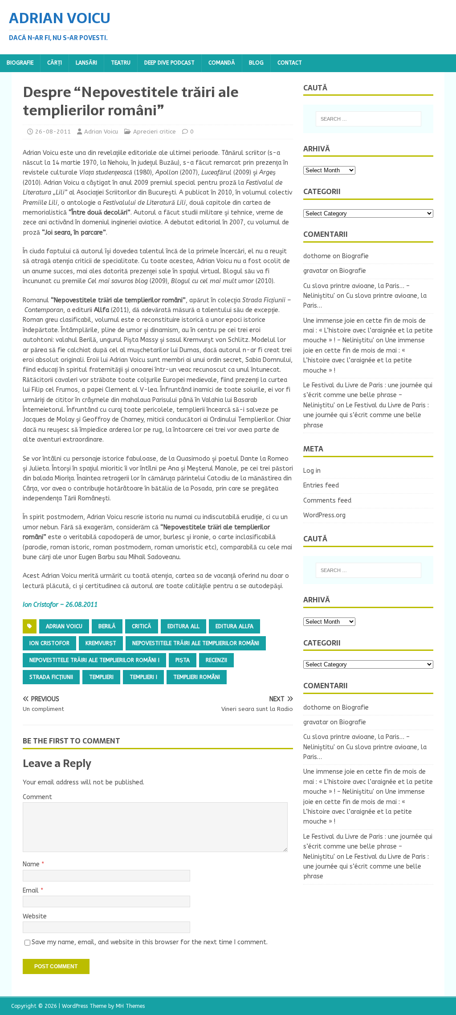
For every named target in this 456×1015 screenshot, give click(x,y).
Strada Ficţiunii (51, 677)
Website (35, 916)
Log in (312, 471)
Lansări (86, 63)
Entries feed (321, 485)
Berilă (107, 626)
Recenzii (216, 660)
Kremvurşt (101, 643)
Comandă (221, 63)
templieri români (196, 677)
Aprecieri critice (154, 131)
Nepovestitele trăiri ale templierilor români (195, 643)
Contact (289, 63)
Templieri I (143, 677)
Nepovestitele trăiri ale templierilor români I (94, 660)
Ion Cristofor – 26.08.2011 (60, 605)
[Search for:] (368, 118)
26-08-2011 (53, 131)
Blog (256, 63)
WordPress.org (324, 515)
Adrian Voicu (101, 131)
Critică (141, 626)
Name (32, 864)
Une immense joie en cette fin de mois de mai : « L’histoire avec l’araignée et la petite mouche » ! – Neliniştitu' (368, 331)
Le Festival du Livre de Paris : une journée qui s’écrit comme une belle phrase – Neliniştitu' (367, 395)
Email (32, 890)
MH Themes (130, 1006)
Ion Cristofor (49, 643)
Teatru (120, 63)
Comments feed (327, 500)
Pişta (182, 660)
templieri (101, 677)
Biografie (20, 63)
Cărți (54, 63)
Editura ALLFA (234, 626)
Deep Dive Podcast (169, 63)
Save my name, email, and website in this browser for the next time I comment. (150, 942)
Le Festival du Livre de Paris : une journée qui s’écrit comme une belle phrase (366, 415)
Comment (37, 797)
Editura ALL (183, 626)
